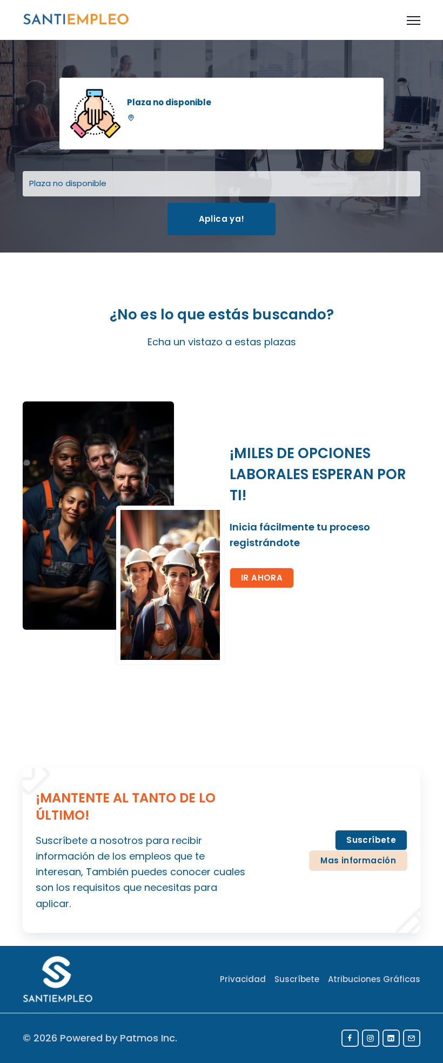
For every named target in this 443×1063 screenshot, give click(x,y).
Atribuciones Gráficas (374, 979)
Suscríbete (371, 840)
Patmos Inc (147, 1038)
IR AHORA (262, 577)
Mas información (358, 860)
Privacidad (243, 979)
